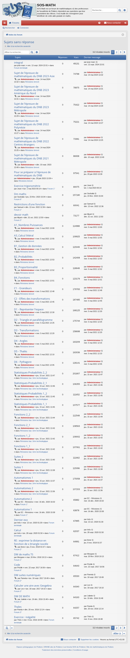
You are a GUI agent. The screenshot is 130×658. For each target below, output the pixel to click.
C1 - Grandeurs (23, 288)
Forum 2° (18, 549)
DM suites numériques (27, 575)
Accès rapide (5, 23)
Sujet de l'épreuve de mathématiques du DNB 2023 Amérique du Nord (31, 90)
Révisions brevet (32, 82)
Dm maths (20, 194)
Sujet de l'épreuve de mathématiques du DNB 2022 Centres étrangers (31, 141)
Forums (15, 23)
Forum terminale (20, 68)
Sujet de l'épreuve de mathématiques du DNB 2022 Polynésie (31, 124)
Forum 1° (51, 189)
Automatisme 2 (23, 498)
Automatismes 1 (23, 477)
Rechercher (10, 28)
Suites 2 (18, 456)
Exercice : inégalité (24, 617)
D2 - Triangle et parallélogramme (33, 319)
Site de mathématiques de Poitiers (99, 647)
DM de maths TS (23, 554)
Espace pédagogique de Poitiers (29, 647)
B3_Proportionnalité (26, 267)
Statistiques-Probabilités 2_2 (30, 372)
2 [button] (116, 52)
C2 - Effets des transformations (32, 298)
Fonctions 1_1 (22, 446)
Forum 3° (18, 220)
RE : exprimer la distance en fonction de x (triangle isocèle (31, 542)
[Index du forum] (19, 10)
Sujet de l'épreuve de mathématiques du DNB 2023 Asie (34, 74)
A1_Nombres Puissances (28, 225)
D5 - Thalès (20, 351)
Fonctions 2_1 (22, 425)
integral (18, 62)
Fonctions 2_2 (22, 414)
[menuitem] (99, 22)
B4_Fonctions (22, 277)
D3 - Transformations (26, 330)
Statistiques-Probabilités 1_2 (30, 393)
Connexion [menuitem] (126, 23)
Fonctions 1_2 (22, 435)
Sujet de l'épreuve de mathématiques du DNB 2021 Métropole (31, 158)
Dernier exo (21, 519)
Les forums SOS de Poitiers (74, 647)
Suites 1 (18, 467)
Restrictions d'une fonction (29, 204)
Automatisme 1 (23, 509)
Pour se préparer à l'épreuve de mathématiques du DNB (32, 173)
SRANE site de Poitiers (53, 647)
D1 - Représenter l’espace (29, 309)
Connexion (24, 28)
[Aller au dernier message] (97, 62)
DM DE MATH (22, 596)
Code (17, 564)
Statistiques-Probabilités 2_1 (30, 383)
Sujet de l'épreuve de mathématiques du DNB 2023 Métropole (31, 107)
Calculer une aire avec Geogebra (32, 585)
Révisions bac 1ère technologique (34, 378)
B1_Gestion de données (28, 246)
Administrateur (27, 79)
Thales (17, 606)
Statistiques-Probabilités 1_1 (30, 404)
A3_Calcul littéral (24, 235)
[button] (124, 52)
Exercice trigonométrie (27, 185)
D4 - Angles (20, 340)
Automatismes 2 (23, 488)
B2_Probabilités (23, 256)
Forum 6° (18, 199)
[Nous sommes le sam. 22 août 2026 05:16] (123, 35)
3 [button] (120, 52)
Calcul (17, 530)
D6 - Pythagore (22, 361)
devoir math (21, 214)
